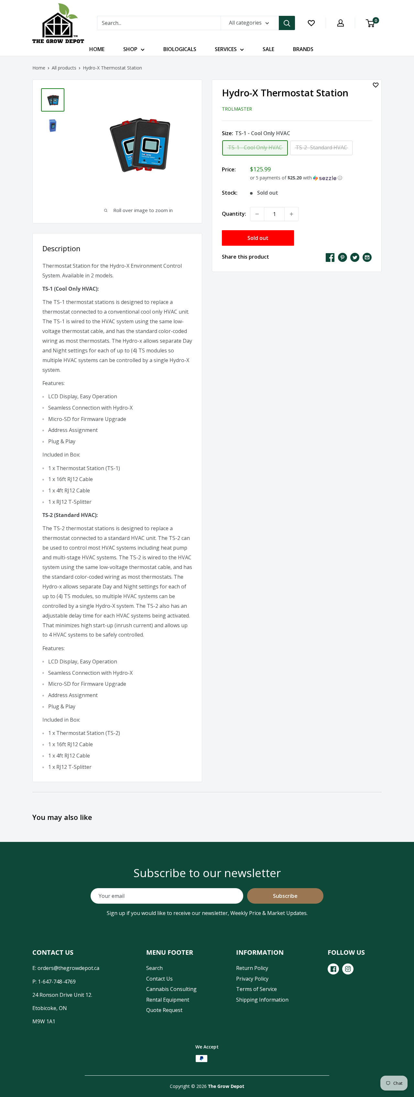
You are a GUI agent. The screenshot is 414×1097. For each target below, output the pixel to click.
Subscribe (285, 895)
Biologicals (179, 49)
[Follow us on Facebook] (333, 968)
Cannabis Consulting (171, 989)
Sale (268, 49)
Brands (303, 49)
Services (226, 49)
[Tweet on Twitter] (354, 257)
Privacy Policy (252, 978)
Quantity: (234, 213)
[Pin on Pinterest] (342, 257)
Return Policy (252, 968)
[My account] (340, 23)
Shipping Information (262, 999)
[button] (311, 178)
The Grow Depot (226, 1086)
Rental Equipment (167, 999)
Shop (130, 49)
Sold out (257, 238)
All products (64, 68)
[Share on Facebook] (330, 257)
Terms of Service (256, 989)
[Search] (287, 23)
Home (96, 49)
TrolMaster (237, 109)
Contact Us (159, 978)
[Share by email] (367, 257)
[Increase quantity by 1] (291, 214)
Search (154, 968)
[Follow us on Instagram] (348, 968)
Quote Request (164, 1010)
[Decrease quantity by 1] (257, 214)
